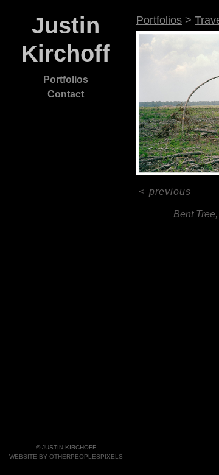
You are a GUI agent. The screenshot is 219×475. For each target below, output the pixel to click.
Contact (65, 94)
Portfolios (65, 79)
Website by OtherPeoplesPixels (66, 456)
